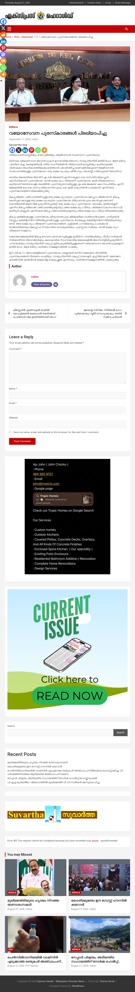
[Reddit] (3, 34)
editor (35, 139)
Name (13, 388)
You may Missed (19, 855)
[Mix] (3, 61)
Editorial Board (76, 2)
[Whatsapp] (38, 150)
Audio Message (122, 2)
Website (13, 417)
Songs (108, 2)
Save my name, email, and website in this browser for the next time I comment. (56, 432)
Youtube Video (94, 2)
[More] (44, 150)
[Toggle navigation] (9, 29)
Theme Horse (107, 981)
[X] (19, 150)
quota (95, 840)
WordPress (78, 986)
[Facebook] (12, 150)
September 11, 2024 (19, 139)
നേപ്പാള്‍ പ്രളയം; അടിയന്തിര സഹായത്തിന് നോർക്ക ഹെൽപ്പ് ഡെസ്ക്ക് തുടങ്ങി (52, 778)
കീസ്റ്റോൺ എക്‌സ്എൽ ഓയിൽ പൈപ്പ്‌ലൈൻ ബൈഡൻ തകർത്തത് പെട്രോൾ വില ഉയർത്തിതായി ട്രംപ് (34, 313)
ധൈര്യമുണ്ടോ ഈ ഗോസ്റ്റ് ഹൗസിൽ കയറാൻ (34, 766)
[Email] (55, 284)
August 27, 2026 (15, 909)
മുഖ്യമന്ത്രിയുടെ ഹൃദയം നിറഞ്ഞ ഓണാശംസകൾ (37, 762)
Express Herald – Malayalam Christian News (60, 981)
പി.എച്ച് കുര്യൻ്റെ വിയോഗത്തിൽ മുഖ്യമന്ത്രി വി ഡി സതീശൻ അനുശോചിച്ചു (53, 782)
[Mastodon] (3, 54)
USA (10, 949)
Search (11, 725)
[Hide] (1, 80)
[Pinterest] (31, 150)
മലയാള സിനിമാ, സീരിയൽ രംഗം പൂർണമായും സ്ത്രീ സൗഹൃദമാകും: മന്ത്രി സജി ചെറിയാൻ (98, 313)
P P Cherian (32, 965)
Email (13, 403)
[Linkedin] (25, 150)
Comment (15, 348)
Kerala (13, 127)
